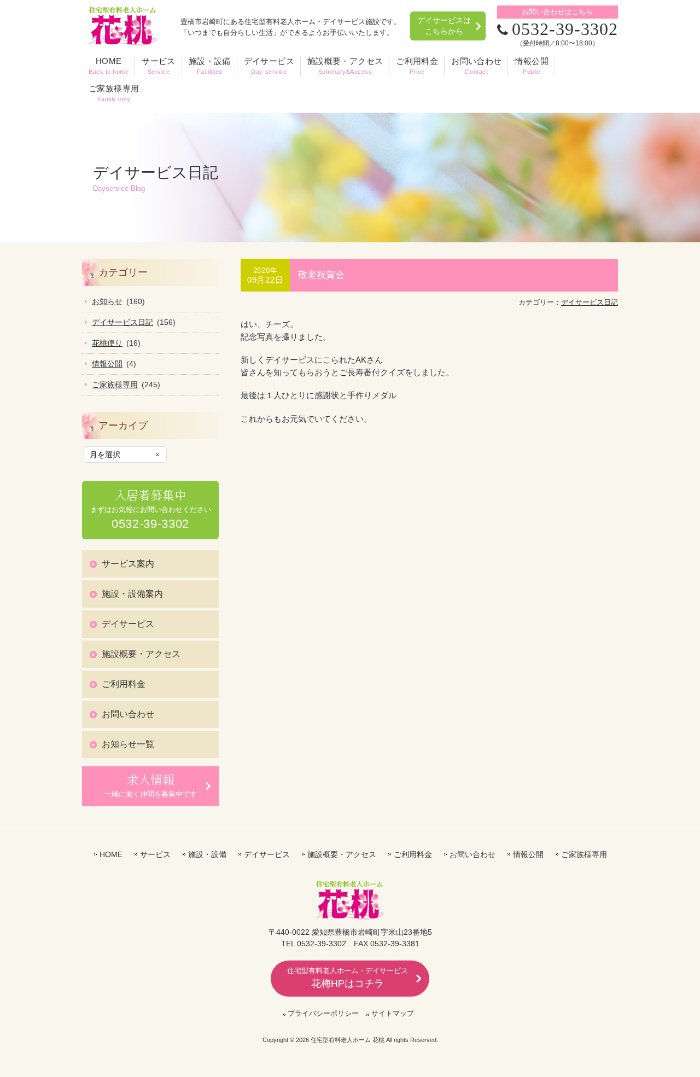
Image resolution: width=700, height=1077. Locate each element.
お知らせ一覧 (128, 744)
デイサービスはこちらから (444, 26)
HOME (111, 854)
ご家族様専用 (115, 384)
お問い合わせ (128, 714)
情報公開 (107, 363)
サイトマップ (392, 1013)
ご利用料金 (123, 684)
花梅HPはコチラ (347, 978)
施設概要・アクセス (141, 654)
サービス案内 (128, 563)
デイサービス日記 (589, 302)
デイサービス (128, 623)
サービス (155, 854)
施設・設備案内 (132, 593)
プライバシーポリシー (323, 1013)
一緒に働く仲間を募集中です (150, 785)
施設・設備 (207, 854)
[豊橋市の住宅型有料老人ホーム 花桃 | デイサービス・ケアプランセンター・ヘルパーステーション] (123, 42)
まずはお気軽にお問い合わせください (150, 509)
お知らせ (107, 301)
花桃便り (107, 343)
